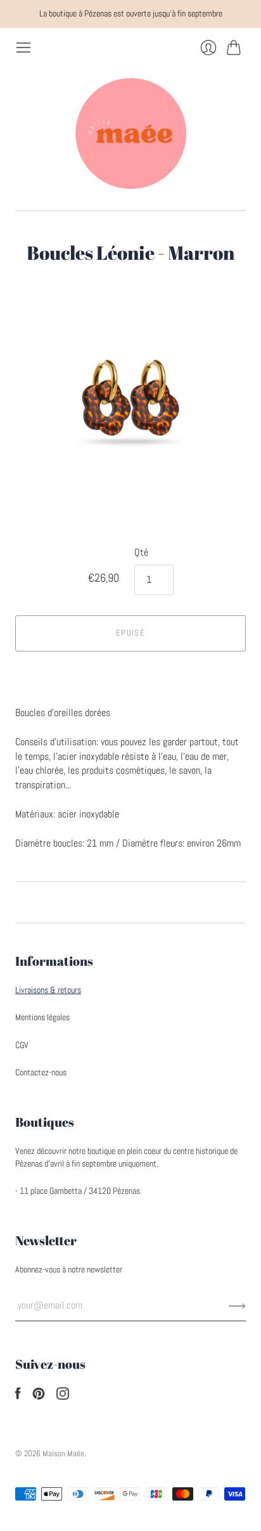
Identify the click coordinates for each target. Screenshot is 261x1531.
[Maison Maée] (130, 133)
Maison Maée (63, 1453)
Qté (141, 552)
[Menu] (23, 47)
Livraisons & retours (48, 990)
